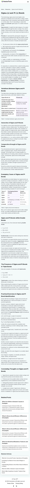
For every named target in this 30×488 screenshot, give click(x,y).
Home (2, 9)
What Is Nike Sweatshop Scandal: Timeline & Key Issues (13, 472)
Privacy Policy (19, 483)
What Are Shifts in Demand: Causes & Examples (13, 468)
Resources (7, 9)
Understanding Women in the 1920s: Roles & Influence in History (15, 465)
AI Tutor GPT (15, 479)
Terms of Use (10, 483)
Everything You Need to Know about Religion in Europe (13, 461)
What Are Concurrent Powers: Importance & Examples (15, 458)
